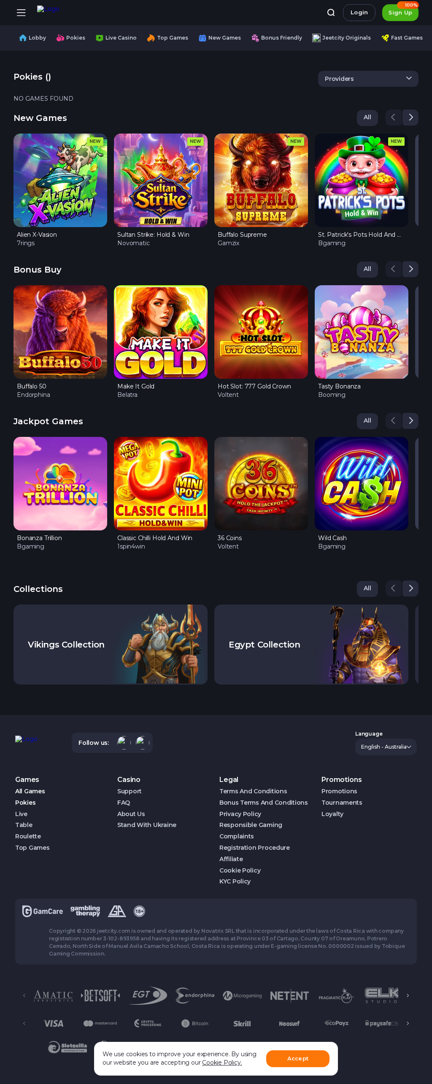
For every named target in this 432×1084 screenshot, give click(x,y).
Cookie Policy (239, 870)
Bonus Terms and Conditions (263, 802)
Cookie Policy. (222, 1062)
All (367, 117)
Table (23, 825)
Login (359, 12)
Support (129, 791)
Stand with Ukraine (146, 825)
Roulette (28, 836)
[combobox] (368, 79)
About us (131, 814)
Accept (297, 1058)
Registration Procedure (254, 847)
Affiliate (231, 859)
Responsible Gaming (250, 825)
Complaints (236, 836)
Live (21, 814)
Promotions (339, 791)
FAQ (123, 802)
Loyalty (332, 814)
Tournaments (341, 802)
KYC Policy (235, 881)
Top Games (32, 847)
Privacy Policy (240, 814)
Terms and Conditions (253, 791)
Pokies (25, 802)
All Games (30, 791)
